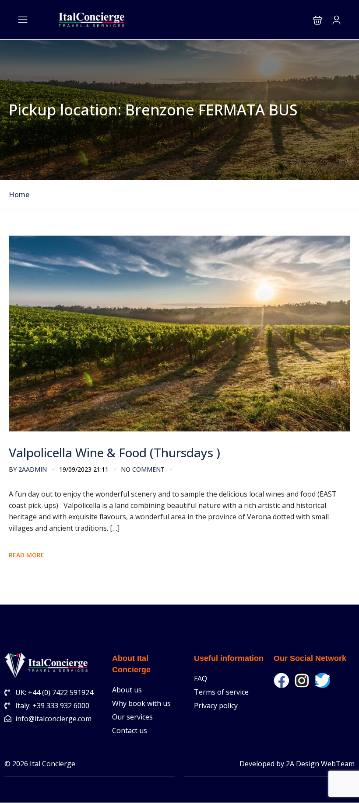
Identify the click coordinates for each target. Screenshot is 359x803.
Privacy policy (216, 705)
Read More (26, 555)
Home (19, 194)
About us (127, 690)
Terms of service (221, 692)
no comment (143, 469)
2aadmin (28, 469)
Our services (132, 717)
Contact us (129, 730)
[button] (318, 20)
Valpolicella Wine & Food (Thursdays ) (114, 452)
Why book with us (141, 703)
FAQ (200, 678)
